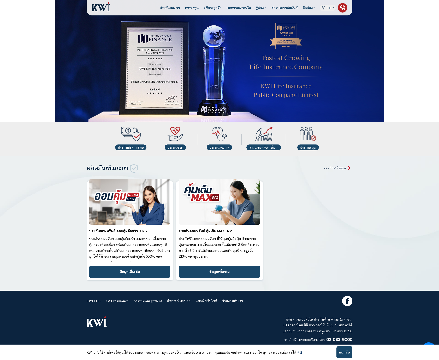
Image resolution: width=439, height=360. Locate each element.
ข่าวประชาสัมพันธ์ (284, 8)
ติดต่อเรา (309, 8)
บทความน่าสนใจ (239, 8)
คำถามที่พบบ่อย (179, 301)
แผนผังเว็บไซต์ (206, 301)
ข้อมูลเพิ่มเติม (130, 272)
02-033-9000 (339, 339)
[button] (435, 61)
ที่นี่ (299, 352)
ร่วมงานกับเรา (232, 301)
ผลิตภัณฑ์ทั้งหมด (334, 168)
